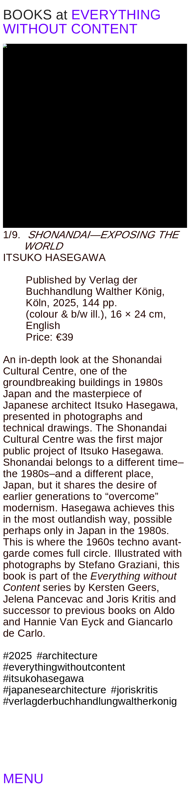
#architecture (67, 655)
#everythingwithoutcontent (64, 667)
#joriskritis (134, 690)
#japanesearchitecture (54, 690)
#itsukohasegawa (43, 678)
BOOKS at (35, 14)
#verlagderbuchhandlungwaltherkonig (90, 701)
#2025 (17, 655)
